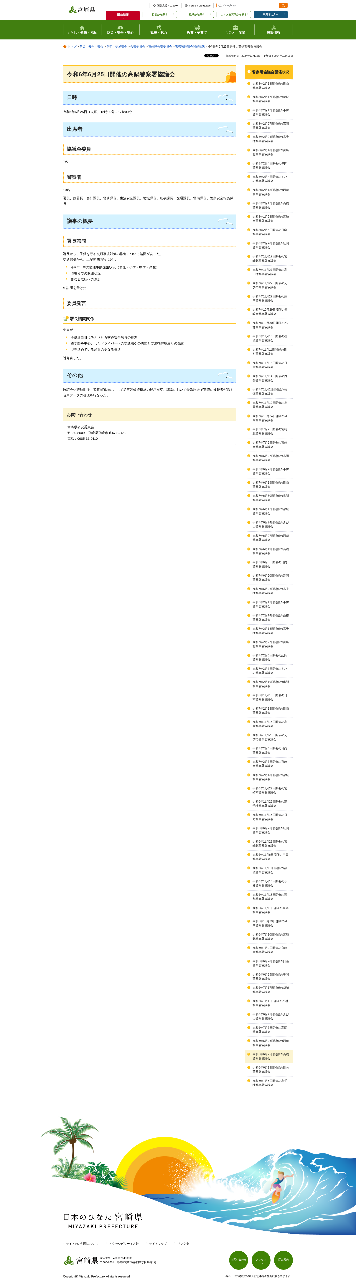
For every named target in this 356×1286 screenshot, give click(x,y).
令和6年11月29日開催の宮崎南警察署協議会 (270, 790)
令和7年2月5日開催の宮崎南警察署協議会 (270, 763)
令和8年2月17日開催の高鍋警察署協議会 (271, 205)
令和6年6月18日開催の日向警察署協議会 (271, 1069)
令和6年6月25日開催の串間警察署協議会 (271, 976)
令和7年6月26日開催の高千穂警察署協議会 (271, 591)
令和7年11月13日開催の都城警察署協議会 (270, 338)
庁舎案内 (283, 1259)
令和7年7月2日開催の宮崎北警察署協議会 (270, 431)
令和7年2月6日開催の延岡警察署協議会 (270, 657)
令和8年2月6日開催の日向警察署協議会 (270, 232)
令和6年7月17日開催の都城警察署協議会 (271, 989)
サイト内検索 (219, 5)
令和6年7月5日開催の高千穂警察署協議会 (270, 1083)
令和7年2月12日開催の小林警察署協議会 (271, 604)
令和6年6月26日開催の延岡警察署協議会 (271, 830)
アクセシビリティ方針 (124, 1243)
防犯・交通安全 (116, 46)
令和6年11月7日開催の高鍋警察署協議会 (271, 910)
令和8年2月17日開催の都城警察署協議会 (271, 99)
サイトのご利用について (82, 1243)
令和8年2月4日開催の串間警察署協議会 (270, 165)
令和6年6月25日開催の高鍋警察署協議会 (271, 1056)
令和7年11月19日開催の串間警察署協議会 (270, 404)
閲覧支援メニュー (167, 5)
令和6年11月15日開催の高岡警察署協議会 (270, 724)
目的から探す (160, 14)
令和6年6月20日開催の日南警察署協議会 (271, 963)
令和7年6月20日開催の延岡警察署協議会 (271, 577)
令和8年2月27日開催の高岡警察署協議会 (271, 125)
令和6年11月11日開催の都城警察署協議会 (270, 870)
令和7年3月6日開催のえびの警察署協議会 (270, 670)
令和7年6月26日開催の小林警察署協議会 (271, 471)
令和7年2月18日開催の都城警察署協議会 (271, 777)
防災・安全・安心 (91, 46)
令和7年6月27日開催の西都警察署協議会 (271, 537)
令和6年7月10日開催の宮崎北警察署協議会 (271, 936)
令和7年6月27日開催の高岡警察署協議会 (271, 458)
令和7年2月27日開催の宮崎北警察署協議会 (271, 644)
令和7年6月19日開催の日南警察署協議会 (271, 484)
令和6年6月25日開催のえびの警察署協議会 (271, 1016)
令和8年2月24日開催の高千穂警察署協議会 (271, 138)
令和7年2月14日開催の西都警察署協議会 (271, 617)
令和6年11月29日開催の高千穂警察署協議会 (270, 803)
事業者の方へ (270, 14)
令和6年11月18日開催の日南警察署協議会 (270, 697)
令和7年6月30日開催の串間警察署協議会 (271, 497)
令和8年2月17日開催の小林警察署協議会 (271, 112)
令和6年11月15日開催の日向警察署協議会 (270, 817)
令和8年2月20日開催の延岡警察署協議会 (271, 245)
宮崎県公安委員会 (160, 46)
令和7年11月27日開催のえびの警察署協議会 (270, 285)
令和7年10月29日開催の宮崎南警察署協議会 (270, 311)
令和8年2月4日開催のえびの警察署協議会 (270, 178)
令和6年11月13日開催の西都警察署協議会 (270, 896)
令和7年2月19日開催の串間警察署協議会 (271, 684)
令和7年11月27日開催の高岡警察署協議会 (270, 298)
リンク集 (183, 1243)
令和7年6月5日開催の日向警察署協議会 (270, 564)
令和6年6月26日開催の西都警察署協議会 (271, 1043)
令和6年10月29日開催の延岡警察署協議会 (270, 923)
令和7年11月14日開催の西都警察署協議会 (270, 378)
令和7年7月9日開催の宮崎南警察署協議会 (270, 444)
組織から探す (197, 14)
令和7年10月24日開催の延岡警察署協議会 (270, 418)
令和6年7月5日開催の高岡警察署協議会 (270, 1029)
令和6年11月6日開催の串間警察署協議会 (271, 856)
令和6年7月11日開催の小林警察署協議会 (271, 1003)
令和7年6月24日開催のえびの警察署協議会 (271, 524)
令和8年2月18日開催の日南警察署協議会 (271, 85)
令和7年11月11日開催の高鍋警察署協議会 (270, 391)
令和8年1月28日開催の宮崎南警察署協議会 (271, 218)
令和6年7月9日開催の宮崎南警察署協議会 (270, 950)
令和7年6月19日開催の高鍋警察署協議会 (271, 551)
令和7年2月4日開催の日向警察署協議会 (270, 750)
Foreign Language (200, 5)
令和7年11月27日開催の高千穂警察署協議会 (270, 271)
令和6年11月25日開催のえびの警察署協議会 (270, 737)
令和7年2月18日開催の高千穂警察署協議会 (271, 630)
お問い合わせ (238, 1259)
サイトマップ (158, 1243)
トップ (71, 46)
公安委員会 (137, 46)
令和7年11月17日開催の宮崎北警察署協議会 (270, 258)
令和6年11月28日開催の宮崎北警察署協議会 (270, 843)
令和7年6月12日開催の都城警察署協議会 (271, 511)
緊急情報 (123, 14)
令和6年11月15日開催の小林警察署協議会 (270, 883)
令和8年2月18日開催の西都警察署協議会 (271, 192)
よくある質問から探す (234, 14)
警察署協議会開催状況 (190, 46)
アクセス (261, 1259)
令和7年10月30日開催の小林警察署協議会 (270, 325)
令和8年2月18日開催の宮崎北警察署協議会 (271, 152)
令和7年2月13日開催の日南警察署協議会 (271, 710)
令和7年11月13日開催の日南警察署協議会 (270, 365)
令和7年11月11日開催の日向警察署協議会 (270, 351)
